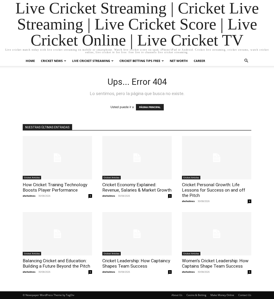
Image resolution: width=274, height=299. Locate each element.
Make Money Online (222, 295)
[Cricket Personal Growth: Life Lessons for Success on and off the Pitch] (216, 157)
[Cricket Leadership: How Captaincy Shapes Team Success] (137, 233)
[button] (246, 61)
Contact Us (244, 295)
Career (199, 61)
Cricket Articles (32, 177)
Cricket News (52, 61)
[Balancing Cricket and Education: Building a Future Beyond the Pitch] (57, 233)
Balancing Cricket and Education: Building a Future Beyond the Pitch (56, 263)
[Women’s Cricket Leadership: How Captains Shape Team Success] (216, 233)
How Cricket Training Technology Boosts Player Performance (55, 187)
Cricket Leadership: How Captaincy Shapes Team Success (136, 263)
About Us (176, 295)
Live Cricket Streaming (91, 61)
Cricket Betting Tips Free (139, 61)
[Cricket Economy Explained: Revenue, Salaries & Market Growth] (137, 157)
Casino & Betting (196, 295)
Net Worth (179, 61)
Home (30, 61)
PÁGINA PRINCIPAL (150, 107)
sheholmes (29, 195)
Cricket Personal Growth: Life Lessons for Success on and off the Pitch (213, 190)
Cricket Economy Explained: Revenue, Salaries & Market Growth (136, 187)
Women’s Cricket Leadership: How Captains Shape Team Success (215, 263)
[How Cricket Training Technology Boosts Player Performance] (57, 157)
